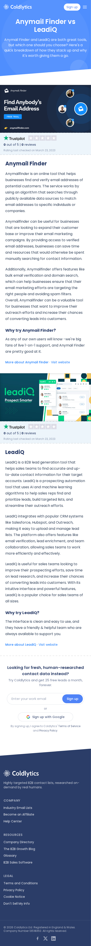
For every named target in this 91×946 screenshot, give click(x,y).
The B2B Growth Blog (19, 849)
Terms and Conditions (21, 883)
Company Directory (19, 842)
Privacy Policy (48, 730)
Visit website (60, 362)
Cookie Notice (14, 896)
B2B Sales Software (18, 862)
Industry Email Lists (18, 808)
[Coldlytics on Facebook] (37, 938)
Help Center (13, 821)
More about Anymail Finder (27, 362)
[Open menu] (84, 7)
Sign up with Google (48, 717)
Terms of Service (69, 726)
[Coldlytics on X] (45, 938)
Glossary (10, 855)
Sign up (72, 699)
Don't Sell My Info (17, 903)
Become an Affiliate (19, 814)
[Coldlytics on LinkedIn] (53, 938)
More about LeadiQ (20, 644)
